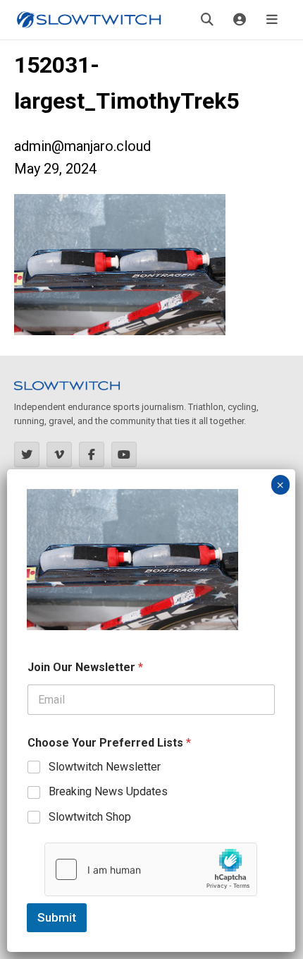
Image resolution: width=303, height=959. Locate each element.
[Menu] (272, 20)
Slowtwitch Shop (90, 817)
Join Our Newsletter (85, 667)
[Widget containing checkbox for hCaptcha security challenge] (150, 869)
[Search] (207, 20)
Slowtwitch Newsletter (105, 766)
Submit (56, 917)
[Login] (239, 20)
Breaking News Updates (108, 791)
